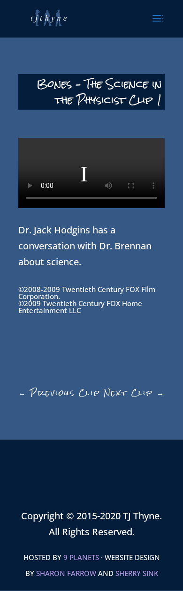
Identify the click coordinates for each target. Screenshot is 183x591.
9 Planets (81, 557)
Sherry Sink (136, 573)
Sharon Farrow (66, 573)
